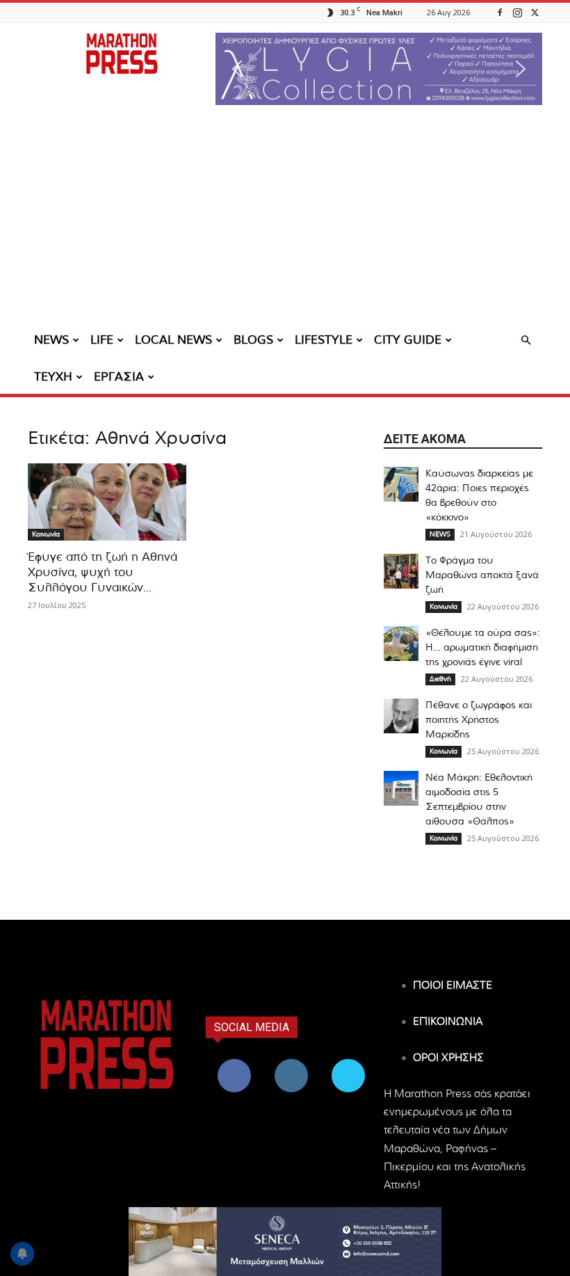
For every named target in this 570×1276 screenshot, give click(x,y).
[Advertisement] (285, 219)
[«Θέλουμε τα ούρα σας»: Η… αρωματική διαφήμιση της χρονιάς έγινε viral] (401, 643)
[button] (378, 69)
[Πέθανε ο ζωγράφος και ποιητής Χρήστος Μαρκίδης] (401, 716)
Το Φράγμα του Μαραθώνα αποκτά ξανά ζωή (482, 575)
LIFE (101, 340)
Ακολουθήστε (293, 1061)
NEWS (51, 340)
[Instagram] (517, 12)
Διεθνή (440, 679)
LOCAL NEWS (173, 340)
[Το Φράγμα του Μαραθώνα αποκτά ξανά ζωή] (401, 571)
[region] (378, 69)
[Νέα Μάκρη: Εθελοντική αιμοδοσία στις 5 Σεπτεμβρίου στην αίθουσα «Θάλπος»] (401, 788)
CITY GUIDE (407, 340)
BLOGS (253, 340)
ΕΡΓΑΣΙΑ (119, 377)
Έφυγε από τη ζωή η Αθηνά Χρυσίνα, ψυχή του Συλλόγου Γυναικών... (102, 572)
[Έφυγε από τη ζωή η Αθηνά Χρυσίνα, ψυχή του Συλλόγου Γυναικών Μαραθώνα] (107, 502)
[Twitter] (534, 12)
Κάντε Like (234, 1061)
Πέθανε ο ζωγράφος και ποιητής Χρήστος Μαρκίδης (478, 720)
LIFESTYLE (323, 340)
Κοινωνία (46, 534)
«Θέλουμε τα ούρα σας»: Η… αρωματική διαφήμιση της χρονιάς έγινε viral (482, 647)
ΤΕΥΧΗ (53, 377)
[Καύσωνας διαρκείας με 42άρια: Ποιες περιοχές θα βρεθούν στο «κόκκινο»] (401, 484)
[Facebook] (499, 12)
